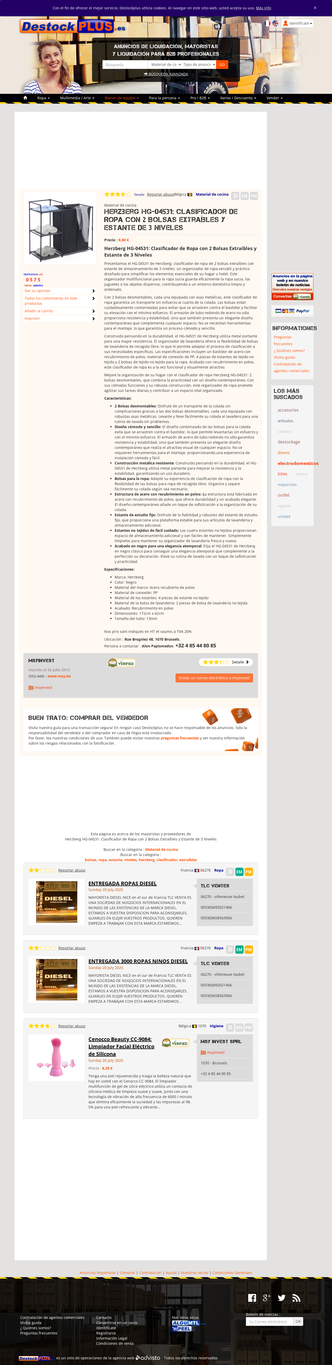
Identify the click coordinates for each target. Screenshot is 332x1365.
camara (284, 431)
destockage (289, 442)
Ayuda (171, 1272)
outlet (283, 495)
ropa (102, 859)
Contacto (104, 1317)
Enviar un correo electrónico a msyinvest (214, 677)
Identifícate (106, 1327)
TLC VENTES (215, 885)
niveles (130, 859)
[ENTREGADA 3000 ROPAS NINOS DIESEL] (56, 979)
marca (301, 473)
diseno (284, 452)
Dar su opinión (37, 290)
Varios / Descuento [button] (237, 97)
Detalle (139, 194)
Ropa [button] (42, 97)
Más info (263, 7)
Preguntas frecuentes (283, 340)
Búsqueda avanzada (168, 74)
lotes (282, 474)
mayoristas (287, 484)
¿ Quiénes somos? (289, 350)
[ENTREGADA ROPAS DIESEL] (56, 901)
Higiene (216, 1025)
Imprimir (32, 318)
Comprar (127, 1272)
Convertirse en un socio (116, 1322)
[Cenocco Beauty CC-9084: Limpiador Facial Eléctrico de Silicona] (56, 1057)
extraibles (188, 859)
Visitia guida (284, 357)
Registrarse (106, 1333)
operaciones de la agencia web (107, 1357)
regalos (284, 505)
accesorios (288, 410)
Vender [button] (273, 97)
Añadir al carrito (39, 310)
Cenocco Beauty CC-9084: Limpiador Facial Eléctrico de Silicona (121, 1046)
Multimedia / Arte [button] (76, 97)
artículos (285, 420)
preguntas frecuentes (180, 737)
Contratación (150, 1272)
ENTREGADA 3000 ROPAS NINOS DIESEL (138, 961)
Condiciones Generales (232, 1272)
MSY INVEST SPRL (221, 1041)
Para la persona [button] (163, 97)
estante (115, 859)
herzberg (147, 859)
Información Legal (111, 1338)
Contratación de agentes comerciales (291, 367)
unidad (284, 516)
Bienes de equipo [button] (120, 97)
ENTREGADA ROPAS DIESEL (122, 883)
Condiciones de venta (115, 1343)
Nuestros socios (194, 1272)
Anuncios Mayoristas (98, 1272)
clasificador (167, 859)
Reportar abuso (160, 194)
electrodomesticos (298, 463)
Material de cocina (212, 194)
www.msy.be (59, 676)
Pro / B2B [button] (198, 97)
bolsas (90, 859)
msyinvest (42, 660)
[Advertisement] (140, 153)
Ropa (218, 870)
